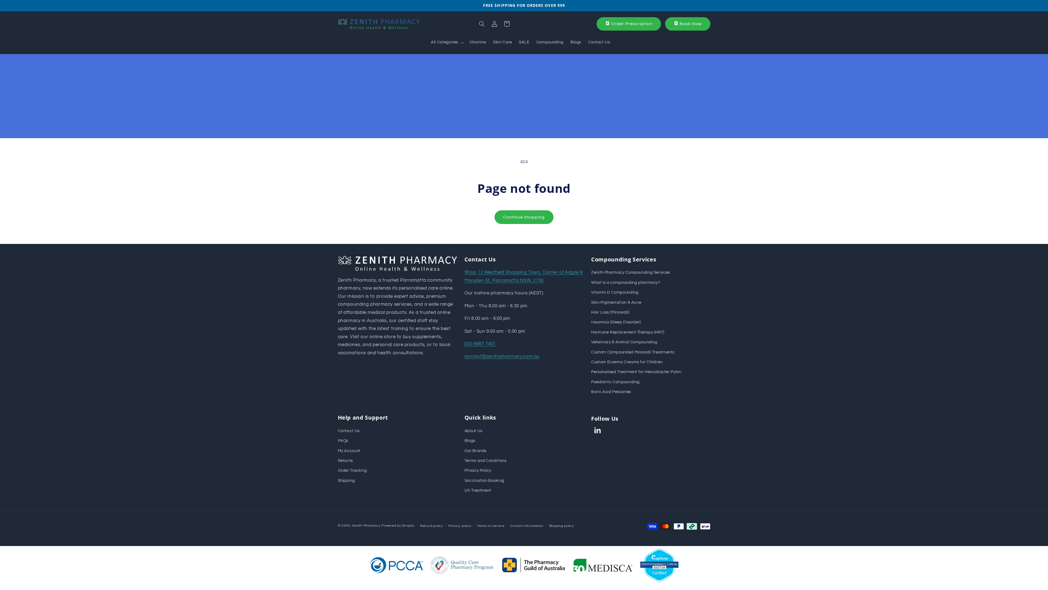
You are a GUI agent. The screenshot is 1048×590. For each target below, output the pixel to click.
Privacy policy (459, 525)
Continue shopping (524, 217)
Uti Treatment (478, 490)
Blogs (470, 441)
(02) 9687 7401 (480, 343)
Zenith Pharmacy (366, 525)
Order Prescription (632, 24)
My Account (349, 451)
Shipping (346, 481)
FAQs (343, 441)
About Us (474, 431)
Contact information (526, 525)
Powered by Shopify (397, 525)
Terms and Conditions (486, 461)
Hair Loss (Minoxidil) (610, 312)
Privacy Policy (478, 470)
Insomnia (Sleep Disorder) (616, 322)
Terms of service (491, 525)
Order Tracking (352, 470)
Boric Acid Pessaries (611, 392)
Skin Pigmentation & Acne (616, 302)
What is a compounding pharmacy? (625, 283)
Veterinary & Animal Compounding (624, 342)
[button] (447, 43)
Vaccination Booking (484, 481)
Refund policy (431, 525)
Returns (345, 461)
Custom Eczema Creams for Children (627, 362)
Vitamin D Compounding (614, 292)
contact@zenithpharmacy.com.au (502, 356)
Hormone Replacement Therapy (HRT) (628, 332)
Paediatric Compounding (615, 382)
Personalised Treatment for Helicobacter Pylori (636, 372)
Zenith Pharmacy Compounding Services (630, 272)
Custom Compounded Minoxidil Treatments (632, 352)
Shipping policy (561, 525)
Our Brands (476, 451)
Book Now (691, 24)
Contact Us (349, 431)
